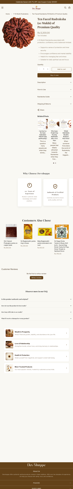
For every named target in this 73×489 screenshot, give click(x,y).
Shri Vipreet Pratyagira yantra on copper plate (10, 243)
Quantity (40, 65)
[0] (69, 7)
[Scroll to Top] (69, 478)
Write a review (36, 278)
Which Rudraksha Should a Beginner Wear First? (54, 134)
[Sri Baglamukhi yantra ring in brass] (28, 231)
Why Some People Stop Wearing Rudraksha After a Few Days (42, 135)
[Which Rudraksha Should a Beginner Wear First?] (54, 124)
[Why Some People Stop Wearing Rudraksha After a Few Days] (43, 124)
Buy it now (55, 75)
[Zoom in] (32, 20)
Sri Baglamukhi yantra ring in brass (28, 242)
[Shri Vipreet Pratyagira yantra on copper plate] (11, 231)
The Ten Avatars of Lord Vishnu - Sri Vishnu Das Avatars (66, 134)
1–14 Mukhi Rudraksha (20, 14)
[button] (53, 163)
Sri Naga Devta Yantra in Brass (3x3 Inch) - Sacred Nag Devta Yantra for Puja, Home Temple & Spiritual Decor (61, 246)
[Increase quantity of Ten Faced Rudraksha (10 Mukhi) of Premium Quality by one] (48, 69)
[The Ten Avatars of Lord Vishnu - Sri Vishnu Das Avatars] (66, 124)
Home (8, 14)
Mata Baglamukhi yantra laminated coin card (44, 243)
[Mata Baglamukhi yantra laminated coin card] (44, 231)
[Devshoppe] (36, 7)
